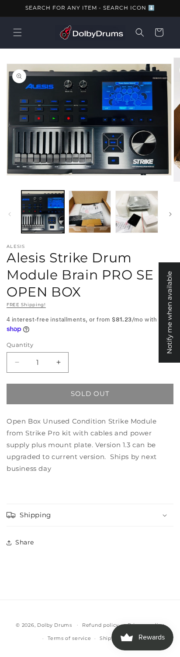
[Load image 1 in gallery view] (42, 212)
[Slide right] (170, 214)
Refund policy (100, 625)
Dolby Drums (54, 625)
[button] (17, 32)
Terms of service (69, 638)
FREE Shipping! (26, 304)
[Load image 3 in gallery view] (136, 212)
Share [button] (24, 542)
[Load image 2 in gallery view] (90, 212)
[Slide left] (9, 214)
